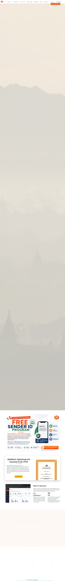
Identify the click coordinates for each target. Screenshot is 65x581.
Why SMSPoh (36, 1)
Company (52, 1)
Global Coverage (29, 1)
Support (40, 525)
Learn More (18, 476)
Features (33, 541)
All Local (54, 525)
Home (5, 1)
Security (25, 525)
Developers (46, 1)
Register (59, 1)
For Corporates (16, 1)
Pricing (41, 1)
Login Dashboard (56, 3)
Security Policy (22, 1)
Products (9, 1)
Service (11, 525)
